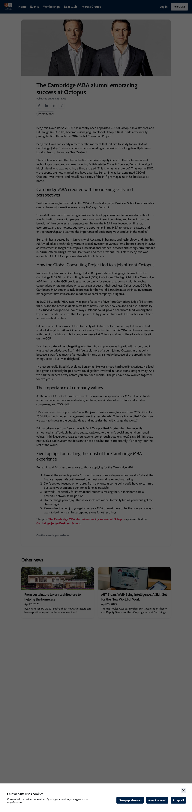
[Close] (183, 790)
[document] (96, 798)
